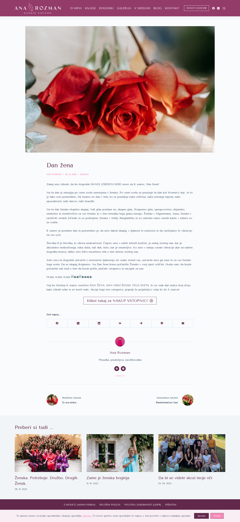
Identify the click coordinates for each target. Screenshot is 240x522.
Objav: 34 (120, 376)
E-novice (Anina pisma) (79, 504)
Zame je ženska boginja (108, 478)
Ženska (84, 174)
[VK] (120, 323)
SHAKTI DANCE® (196, 8)
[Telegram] (141, 323)
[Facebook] (213, 8)
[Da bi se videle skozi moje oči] (191, 453)
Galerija (124, 8)
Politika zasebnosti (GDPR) (142, 504)
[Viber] (162, 323)
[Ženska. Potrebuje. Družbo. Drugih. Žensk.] (48, 453)
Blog (157, 8)
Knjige (90, 8)
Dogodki (106, 8)
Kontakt (172, 8)
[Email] (183, 323)
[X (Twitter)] (78, 323)
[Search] (224, 8)
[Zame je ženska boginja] (120, 453)
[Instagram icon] (123, 368)
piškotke (86, 515)
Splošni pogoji (109, 504)
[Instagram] (218, 8)
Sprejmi (201, 516)
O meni (76, 8)
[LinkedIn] (99, 323)
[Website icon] (116, 368)
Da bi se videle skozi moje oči (185, 478)
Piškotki (170, 504)
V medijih (142, 8)
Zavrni (217, 516)
